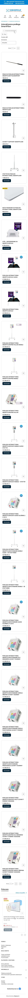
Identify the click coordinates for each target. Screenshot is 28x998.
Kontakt (3, 981)
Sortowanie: (4, 39)
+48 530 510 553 (19, 3)
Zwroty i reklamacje (6, 945)
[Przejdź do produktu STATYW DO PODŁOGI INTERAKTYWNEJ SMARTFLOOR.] (14, 163)
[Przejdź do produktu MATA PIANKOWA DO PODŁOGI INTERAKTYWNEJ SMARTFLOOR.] (14, 196)
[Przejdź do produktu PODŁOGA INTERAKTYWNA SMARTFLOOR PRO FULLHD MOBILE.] (14, 332)
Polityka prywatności (6, 973)
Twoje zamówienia (5, 954)
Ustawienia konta (5, 956)
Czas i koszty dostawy (6, 965)
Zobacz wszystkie (20, 892)
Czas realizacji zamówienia (7, 966)
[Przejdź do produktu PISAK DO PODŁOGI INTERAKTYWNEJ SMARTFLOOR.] (14, 97)
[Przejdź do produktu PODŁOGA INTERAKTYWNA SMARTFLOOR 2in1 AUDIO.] (14, 264)
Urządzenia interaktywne (14, 21)
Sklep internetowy (12, 996)
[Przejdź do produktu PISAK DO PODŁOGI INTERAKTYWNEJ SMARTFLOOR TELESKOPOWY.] (14, 63)
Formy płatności (5, 963)
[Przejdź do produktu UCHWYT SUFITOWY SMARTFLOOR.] (14, 130)
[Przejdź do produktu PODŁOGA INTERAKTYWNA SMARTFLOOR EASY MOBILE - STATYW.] (14, 469)
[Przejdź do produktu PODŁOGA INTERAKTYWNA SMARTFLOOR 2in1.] (14, 298)
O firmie (3, 982)
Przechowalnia (4, 957)
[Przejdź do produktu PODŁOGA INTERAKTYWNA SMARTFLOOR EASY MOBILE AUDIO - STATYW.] (14, 433)
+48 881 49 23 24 (8, 3)
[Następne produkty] (16, 883)
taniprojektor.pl (4, 21)
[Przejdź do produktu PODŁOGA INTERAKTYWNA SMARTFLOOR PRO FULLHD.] (14, 399)
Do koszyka (7, 80)
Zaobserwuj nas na (12, 989)
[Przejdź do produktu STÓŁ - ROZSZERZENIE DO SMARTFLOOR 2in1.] (14, 230)
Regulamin (3, 946)
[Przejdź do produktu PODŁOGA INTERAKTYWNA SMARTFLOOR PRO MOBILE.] (14, 365)
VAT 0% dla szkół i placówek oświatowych (11, 974)
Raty (2, 948)
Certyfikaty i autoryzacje (7, 984)
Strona (9, 48)
